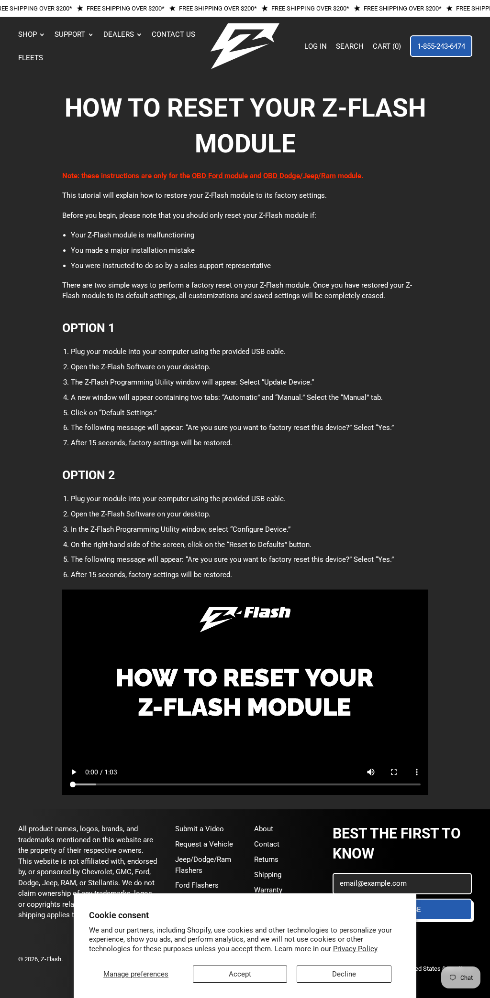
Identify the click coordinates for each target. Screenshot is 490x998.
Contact (266, 844)
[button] (350, 46)
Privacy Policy (355, 948)
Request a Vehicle (204, 844)
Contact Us (173, 34)
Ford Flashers (197, 885)
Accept (240, 974)
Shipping (267, 874)
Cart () (386, 49)
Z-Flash (51, 959)
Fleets (30, 58)
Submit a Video (199, 829)
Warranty (268, 890)
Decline (344, 974)
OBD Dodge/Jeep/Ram (299, 176)
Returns (266, 859)
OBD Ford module (220, 176)
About (263, 829)
